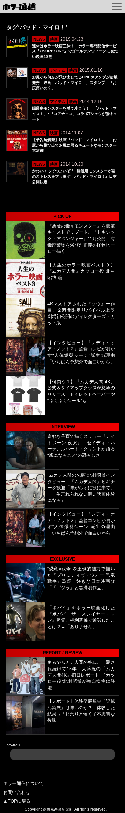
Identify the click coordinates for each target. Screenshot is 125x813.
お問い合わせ (16, 792)
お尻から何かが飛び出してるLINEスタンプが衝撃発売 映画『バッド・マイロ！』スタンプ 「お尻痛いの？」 (75, 82)
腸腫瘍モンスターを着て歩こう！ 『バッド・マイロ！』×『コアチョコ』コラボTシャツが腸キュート (74, 114)
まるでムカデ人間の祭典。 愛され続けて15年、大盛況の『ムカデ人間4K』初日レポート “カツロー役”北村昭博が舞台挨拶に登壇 (81, 675)
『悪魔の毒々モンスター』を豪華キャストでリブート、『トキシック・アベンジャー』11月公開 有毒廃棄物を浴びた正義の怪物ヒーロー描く (81, 238)
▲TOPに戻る (16, 801)
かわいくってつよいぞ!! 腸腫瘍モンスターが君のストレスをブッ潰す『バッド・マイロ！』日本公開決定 (74, 176)
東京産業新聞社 (59, 809)
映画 (54, 39)
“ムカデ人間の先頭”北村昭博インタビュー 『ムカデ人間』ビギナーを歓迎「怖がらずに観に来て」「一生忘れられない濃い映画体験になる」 (81, 488)
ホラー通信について (23, 783)
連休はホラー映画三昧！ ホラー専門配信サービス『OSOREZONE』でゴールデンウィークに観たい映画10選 (75, 51)
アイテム (57, 70)
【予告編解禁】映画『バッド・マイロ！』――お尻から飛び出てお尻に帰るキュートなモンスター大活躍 (74, 145)
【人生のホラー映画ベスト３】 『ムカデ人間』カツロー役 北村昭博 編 (83, 271)
